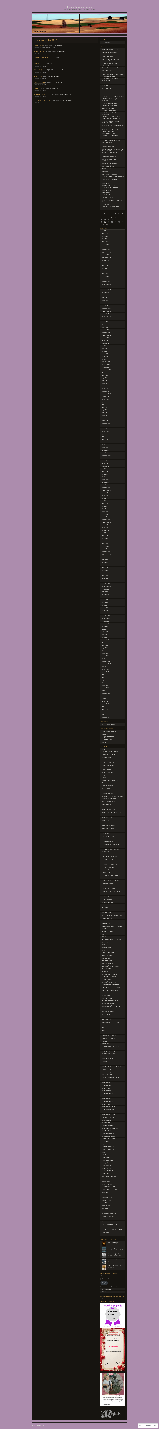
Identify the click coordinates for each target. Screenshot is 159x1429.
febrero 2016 (105, 546)
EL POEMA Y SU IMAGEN (109, 864)
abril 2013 (104, 637)
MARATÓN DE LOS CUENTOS (110, 1001)
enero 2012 (105, 658)
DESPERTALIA (106, 820)
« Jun (102, 224)
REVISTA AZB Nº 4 (107, 1090)
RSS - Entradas (106, 1289)
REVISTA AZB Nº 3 (107, 1088)
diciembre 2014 (106, 583)
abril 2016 (104, 541)
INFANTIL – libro (107, 93)
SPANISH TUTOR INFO (108, 1195)
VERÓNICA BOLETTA (108, 1216)
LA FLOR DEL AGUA (42, 57)
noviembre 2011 (106, 664)
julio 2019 (104, 436)
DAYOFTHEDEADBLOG (109, 801)
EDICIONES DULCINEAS (109, 836)
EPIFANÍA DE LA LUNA (108, 888)
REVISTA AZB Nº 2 (107, 1085)
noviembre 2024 (106, 284)
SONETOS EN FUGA (108, 1184)
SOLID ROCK (106, 1179)
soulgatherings (106, 1192)
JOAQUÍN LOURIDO (107, 963)
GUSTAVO (105, 942)
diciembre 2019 (106, 423)
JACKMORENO (106, 958)
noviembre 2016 (106, 522)
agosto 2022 (105, 343)
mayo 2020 (105, 410)
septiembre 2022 (106, 340)
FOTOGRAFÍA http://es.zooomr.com (112, 915)
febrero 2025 (105, 276)
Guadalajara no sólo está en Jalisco (112, 939)
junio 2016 (105, 535)
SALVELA (104, 1152)
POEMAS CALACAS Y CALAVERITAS (113, 177)
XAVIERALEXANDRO (108, 1235)
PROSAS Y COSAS (107, 197)
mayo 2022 (105, 348)
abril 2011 (104, 682)
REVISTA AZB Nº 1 (107, 1082)
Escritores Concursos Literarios (110, 896)
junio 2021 (105, 375)
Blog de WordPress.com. (38, 1425)
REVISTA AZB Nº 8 (107, 1101)
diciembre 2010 (106, 693)
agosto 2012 (105, 639)
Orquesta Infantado (107, 1033)
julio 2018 (104, 468)
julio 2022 (104, 345)
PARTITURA (38, 45)
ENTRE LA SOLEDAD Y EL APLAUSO (113, 886)
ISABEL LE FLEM (107, 955)
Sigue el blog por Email (108, 1273)
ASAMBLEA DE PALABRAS (110, 780)
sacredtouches (106, 1141)
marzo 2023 (105, 327)
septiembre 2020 (106, 399)
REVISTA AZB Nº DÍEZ (108, 1106)
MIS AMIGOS (105, 171)
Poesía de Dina (106, 1069)
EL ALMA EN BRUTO (108, 841)
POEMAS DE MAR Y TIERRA (110, 188)
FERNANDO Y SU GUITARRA (110, 910)
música (44, 47)
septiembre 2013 (106, 623)
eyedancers (105, 904)
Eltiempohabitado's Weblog (79, 7)
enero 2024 (105, 305)
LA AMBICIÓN (39, 82)
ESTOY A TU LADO (107, 902)
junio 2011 (105, 677)
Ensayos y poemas (107, 883)
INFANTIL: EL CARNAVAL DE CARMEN (109, 113)
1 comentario (58, 82)
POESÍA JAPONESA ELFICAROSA (112, 1066)
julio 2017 (104, 500)
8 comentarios (54, 88)
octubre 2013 (105, 621)
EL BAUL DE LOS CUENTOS (110, 844)
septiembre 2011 (106, 669)
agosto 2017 (105, 498)
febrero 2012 (105, 656)
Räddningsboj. (112, 1254)
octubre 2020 (105, 396)
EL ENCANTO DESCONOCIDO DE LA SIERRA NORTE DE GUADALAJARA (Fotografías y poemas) (113, 74)
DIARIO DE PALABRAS (108, 825)
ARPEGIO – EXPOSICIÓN (109, 765)
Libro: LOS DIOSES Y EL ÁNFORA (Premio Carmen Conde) (112, 155)
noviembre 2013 (106, 618)
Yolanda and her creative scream (115, 1254)
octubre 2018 (105, 460)
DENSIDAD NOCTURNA (109, 809)
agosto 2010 (105, 704)
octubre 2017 (105, 493)
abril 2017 (104, 509)
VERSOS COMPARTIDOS (109, 1224)
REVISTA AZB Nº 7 (107, 1098)
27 (105, 223)
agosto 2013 (105, 626)
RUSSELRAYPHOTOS (108, 1136)
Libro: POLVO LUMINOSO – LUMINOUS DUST (110, 207)
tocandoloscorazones (108, 1203)
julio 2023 (104, 319)
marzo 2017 (105, 511)
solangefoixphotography (109, 1176)
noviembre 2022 (106, 335)
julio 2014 (104, 597)
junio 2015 (105, 567)
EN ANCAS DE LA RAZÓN (109, 878)
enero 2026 (105, 247)
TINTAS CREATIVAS (107, 1197)
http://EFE (105, 950)
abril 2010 (104, 714)
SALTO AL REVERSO (108, 1147)
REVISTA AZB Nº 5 (107, 1093)
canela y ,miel (106, 788)
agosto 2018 (105, 466)
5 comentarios (55, 64)
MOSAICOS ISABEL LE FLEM (110, 1022)
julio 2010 (104, 706)
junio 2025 (105, 265)
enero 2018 (105, 484)
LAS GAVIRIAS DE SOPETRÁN (111, 987)
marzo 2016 (105, 543)
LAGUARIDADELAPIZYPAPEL (110, 985)
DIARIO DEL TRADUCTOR (109, 828)
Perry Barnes (105, 1041)
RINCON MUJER (106, 1120)
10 (119, 217)
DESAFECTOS (106, 815)
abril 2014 (104, 605)
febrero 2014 (105, 610)
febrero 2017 (105, 514)
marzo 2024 (105, 300)
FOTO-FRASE (106, 85)
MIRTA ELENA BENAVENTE (110, 1017)
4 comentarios (60, 70)
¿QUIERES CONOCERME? (110, 49)
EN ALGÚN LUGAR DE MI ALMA (111, 875)
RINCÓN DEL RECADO (108, 1117)
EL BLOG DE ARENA (108, 847)
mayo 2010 (105, 712)
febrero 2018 (105, 482)
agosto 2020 (105, 402)
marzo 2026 (105, 241)
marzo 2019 (105, 447)
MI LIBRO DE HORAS (108, 1011)
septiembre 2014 (106, 591)
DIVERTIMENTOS (107, 70)
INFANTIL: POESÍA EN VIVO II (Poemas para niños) (110, 130)
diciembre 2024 (106, 281)
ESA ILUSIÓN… (40, 51)
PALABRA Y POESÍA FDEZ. (110, 1035)
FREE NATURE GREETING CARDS (112, 926)
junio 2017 (105, 503)
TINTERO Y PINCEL (107, 1200)
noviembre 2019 (106, 426)
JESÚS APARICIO (107, 961)
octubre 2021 (105, 367)
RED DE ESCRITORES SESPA (111, 1077)
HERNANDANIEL (107, 947)
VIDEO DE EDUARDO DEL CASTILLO (113, 1229)
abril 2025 (104, 271)
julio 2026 (104, 231)
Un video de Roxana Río (109, 1213)
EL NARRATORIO (107, 862)
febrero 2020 (105, 418)
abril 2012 (104, 650)
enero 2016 (105, 549)
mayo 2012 (105, 648)
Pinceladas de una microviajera (111, 1046)
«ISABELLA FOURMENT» (109, 52)
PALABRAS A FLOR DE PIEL (110, 1038)
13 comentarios (64, 58)
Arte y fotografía (106, 775)
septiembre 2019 (106, 431)
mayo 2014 (105, 602)
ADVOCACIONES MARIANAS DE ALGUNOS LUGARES (111, 55)
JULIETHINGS (106, 971)
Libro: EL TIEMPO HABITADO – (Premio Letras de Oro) (111, 145)
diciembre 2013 (106, 615)
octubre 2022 (105, 338)
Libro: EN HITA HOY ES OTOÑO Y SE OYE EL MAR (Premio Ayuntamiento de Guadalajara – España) (113, 151)
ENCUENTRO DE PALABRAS (110, 880)
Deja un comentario (65, 94)
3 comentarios (60, 51)
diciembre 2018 (106, 455)
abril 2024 (104, 297)
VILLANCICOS (106, 204)
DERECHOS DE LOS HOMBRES (111, 812)
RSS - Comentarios (107, 1291)
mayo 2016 (105, 538)
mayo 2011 (105, 680)
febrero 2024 (105, 303)
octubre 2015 (105, 557)
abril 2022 (104, 351)
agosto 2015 (105, 562)
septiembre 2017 (106, 495)
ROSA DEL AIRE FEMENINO (110, 1128)
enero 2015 (105, 581)
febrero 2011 (105, 688)
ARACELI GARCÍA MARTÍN (109, 762)
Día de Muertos (106, 804)
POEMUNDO (105, 1061)
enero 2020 (105, 420)
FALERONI (105, 907)
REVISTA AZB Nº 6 (107, 1096)
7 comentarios (57, 45)
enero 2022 (105, 359)
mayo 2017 (105, 506)
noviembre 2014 (106, 586)
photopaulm (105, 1043)
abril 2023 (104, 324)
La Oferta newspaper (108, 979)
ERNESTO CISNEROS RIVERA (111, 891)
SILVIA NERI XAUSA (108, 1171)
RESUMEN (38, 76)
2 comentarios (55, 76)
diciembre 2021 (106, 362)
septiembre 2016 (106, 527)
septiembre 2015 (106, 559)
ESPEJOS (37, 64)
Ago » (106, 224)
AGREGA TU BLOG (107, 757)
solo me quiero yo (107, 1181)
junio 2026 (105, 233)
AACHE (104, 749)
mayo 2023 (105, 321)
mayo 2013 (105, 634)
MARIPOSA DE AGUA (42, 100)
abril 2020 (104, 412)
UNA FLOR (105, 742)
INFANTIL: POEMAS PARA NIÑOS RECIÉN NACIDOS (111, 121)
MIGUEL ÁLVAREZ (107, 1014)
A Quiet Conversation (114, 1242)
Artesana (104, 777)
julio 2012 (104, 642)
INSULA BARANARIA (108, 952)
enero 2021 (105, 388)
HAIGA (104, 945)
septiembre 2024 (106, 289)
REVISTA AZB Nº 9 (107, 1104)
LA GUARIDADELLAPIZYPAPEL (111, 974)
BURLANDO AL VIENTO (109, 731)
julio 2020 (104, 404)
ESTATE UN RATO (107, 899)
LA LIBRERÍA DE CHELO (109, 977)
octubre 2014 (105, 589)
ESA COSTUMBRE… (41, 94)
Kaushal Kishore (114, 1243)
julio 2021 (104, 372)
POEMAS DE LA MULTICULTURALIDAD (108, 184)
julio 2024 (104, 295)
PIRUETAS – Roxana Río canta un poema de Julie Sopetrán (112, 1052)
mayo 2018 (105, 474)
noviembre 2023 (106, 311)
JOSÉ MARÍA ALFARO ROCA (110, 966)
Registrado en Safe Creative (108, 1298)
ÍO (102, 783)
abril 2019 (104, 444)
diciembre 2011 (106, 661)
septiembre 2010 (106, 701)
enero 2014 (105, 613)
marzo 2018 (105, 479)
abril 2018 (104, 476)
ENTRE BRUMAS (107, 739)
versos (53, 47)
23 (115, 221)
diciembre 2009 (106, 717)
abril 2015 (104, 573)
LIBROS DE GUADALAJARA (110, 990)
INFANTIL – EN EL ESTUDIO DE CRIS (113, 96)
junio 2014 (105, 599)
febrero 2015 (105, 578)
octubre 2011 (105, 666)
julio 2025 (104, 263)
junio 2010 (105, 709)
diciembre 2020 (106, 391)
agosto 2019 (105, 434)
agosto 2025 (105, 260)
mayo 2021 (105, 378)
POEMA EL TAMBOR (108, 1056)
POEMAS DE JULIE (107, 1058)
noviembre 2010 (106, 696)
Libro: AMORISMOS (107, 138)
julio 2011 (104, 674)
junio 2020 (105, 407)
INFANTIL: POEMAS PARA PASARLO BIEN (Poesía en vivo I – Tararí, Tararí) (113, 126)
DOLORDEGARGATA (108, 831)
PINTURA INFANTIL (107, 1049)
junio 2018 (105, 471)
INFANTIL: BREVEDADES (109, 103)
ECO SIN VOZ (106, 833)
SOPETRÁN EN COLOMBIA (110, 1189)
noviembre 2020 (106, 394)
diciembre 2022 (106, 332)
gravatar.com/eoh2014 (108, 724)
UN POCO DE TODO (108, 1211)
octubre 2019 (105, 428)
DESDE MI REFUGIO (108, 817)
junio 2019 (105, 439)
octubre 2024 (105, 287)
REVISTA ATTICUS (107, 1080)
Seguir (104, 1283)
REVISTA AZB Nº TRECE (109, 1114)
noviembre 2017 (106, 490)
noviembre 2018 (106, 458)
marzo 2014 (105, 607)
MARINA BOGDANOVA (108, 1003)
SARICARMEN (106, 1157)
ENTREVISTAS (106, 83)
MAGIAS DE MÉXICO (108, 166)
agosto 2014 (105, 594)
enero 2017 (105, 517)
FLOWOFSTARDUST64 (108, 912)
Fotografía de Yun (107, 918)
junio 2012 (105, 645)
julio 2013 (104, 629)
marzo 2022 (105, 354)
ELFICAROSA (106, 872)
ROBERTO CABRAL (107, 1122)
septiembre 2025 (106, 257)
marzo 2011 (105, 685)
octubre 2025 (105, 255)
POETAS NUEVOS (107, 1074)
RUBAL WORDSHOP (108, 1133)
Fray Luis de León (107, 920)
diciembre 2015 (106, 551)
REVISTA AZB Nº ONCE (108, 1112)
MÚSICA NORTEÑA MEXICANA (111, 1006)
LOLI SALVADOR (107, 998)
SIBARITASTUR (106, 1168)
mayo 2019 (105, 442)
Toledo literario (106, 1205)
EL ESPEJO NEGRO (108, 859)
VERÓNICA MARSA (107, 1219)
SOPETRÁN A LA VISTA (109, 1187)
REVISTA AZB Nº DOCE (108, 1109)
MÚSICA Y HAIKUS (107, 1009)
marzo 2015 (105, 575)
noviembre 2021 (106, 364)
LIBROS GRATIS (106, 993)
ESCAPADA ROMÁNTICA (109, 894)
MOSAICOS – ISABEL (108, 1019)
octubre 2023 (105, 313)
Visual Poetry (105, 1232)
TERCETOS (105, 734)
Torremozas (105, 1208)
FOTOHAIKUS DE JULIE (109, 88)
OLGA (103, 1027)
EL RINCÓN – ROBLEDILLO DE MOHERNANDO (110, 79)
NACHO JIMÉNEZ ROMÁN (109, 1025)
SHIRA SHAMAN (106, 1165)
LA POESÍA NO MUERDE (109, 982)
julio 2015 (104, 565)
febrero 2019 (105, 450)
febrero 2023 (105, 329)
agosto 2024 (105, 292)
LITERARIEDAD (106, 995)
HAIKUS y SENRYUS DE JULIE (111, 91)
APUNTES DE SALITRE (109, 760)
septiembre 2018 (106, 463)
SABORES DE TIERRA (108, 1138)
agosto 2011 (105, 672)
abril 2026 (104, 239)
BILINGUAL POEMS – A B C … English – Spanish (111, 64)
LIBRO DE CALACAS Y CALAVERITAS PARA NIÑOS (110, 134)
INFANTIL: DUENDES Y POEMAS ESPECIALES (109, 109)
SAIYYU (104, 1144)
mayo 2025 (105, 268)
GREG (103, 934)
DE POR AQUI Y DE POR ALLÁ (111, 807)
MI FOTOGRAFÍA (107, 168)
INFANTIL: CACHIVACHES (109, 106)
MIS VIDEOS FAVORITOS (109, 174)
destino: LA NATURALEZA (109, 823)
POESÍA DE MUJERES (108, 1064)
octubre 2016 (105, 525)
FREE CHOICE (106, 923)
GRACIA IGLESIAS (107, 931)
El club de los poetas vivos (109, 856)
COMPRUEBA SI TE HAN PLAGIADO (112, 796)
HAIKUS (37, 88)
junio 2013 (105, 632)
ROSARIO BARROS (107, 1131)
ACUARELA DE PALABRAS (110, 752)
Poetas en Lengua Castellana (110, 1072)
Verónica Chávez (106, 1221)
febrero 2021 (105, 386)
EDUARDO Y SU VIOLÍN (109, 839)
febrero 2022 (105, 356)
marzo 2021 (105, 383)
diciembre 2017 (106, 487)
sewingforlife (105, 1163)
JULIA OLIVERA (106, 969)
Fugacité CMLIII (112, 1259)
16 (115, 219)
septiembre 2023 (106, 316)
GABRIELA (105, 929)
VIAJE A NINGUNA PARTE (109, 1227)
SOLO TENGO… (40, 70)
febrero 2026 (105, 244)
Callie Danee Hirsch (107, 785)
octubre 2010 (105, 698)
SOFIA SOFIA (106, 1173)
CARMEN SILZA (106, 791)
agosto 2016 (105, 530)
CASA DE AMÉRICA (107, 793)
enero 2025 (105, 279)
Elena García (105, 870)
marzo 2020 (105, 415)
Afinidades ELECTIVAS (108, 754)
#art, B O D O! (112, 1265)
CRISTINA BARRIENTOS (109, 799)
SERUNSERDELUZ (107, 1160)
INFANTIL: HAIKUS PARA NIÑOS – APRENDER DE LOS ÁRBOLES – (112, 117)
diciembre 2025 (106, 249)
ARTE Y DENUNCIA (107, 772)
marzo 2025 (105, 273)
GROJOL (104, 936)
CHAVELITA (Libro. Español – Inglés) (112, 67)
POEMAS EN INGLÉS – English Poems (109, 191)
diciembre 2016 (106, 519)
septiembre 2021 (106, 370)
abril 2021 (104, 380)
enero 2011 (105, 690)
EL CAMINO (105, 854)
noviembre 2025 (106, 252)
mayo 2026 (105, 236)
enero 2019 (105, 452)
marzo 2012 (105, 653)
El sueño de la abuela (108, 867)
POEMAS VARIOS (107, 195)
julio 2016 (104, 533)
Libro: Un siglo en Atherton (109, 163)
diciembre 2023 (106, 308)
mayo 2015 (105, 570)
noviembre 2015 (106, 554)
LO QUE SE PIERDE (108, 737)
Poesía (48, 47)
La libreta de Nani (118, 1249)
